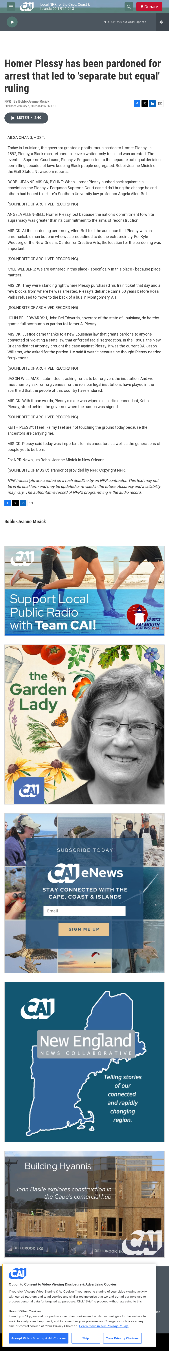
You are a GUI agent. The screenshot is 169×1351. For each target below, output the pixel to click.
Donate (151, 6)
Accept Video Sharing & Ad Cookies (38, 1338)
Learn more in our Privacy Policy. (104, 1326)
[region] (79, 1305)
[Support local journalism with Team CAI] (84, 591)
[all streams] (162, 22)
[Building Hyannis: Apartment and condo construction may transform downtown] (84, 1204)
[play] (12, 22)
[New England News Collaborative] (84, 1062)
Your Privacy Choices (122, 1338)
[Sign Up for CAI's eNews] (84, 893)
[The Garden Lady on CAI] (84, 724)
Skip (85, 1338)
